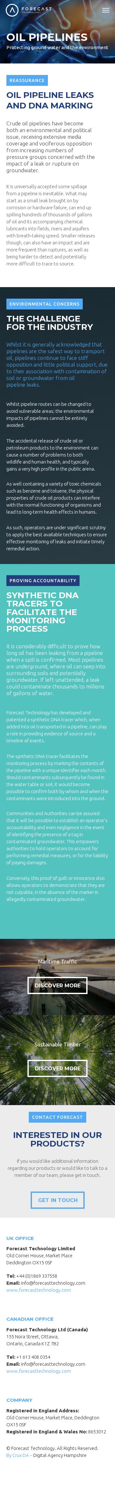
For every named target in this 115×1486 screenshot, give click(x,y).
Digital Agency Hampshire (60, 1455)
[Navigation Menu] (105, 10)
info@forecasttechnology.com (53, 1283)
